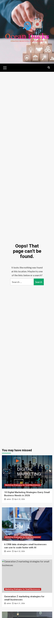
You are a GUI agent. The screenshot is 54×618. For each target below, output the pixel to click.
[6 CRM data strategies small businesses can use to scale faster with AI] (27, 524)
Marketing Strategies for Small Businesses (22, 485)
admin (9, 499)
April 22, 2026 (19, 551)
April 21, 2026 (19, 603)
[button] (5, 67)
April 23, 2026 (19, 499)
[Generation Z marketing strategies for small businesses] (27, 576)
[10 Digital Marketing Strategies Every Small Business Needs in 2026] (27, 472)
